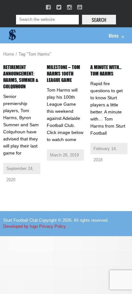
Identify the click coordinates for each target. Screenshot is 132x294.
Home (8, 54)
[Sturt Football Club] (12, 35)
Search (99, 19)
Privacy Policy (52, 226)
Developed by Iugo (20, 226)
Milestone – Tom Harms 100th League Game (63, 73)
